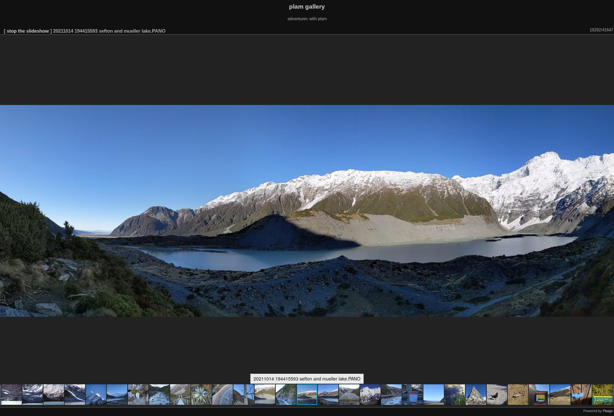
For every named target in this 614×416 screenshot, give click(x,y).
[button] (11, 394)
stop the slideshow (28, 31)
